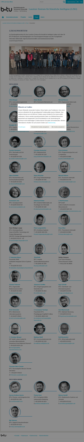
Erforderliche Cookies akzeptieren (40, 127)
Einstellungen (21, 127)
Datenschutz (51, 122)
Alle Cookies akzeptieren (58, 127)
